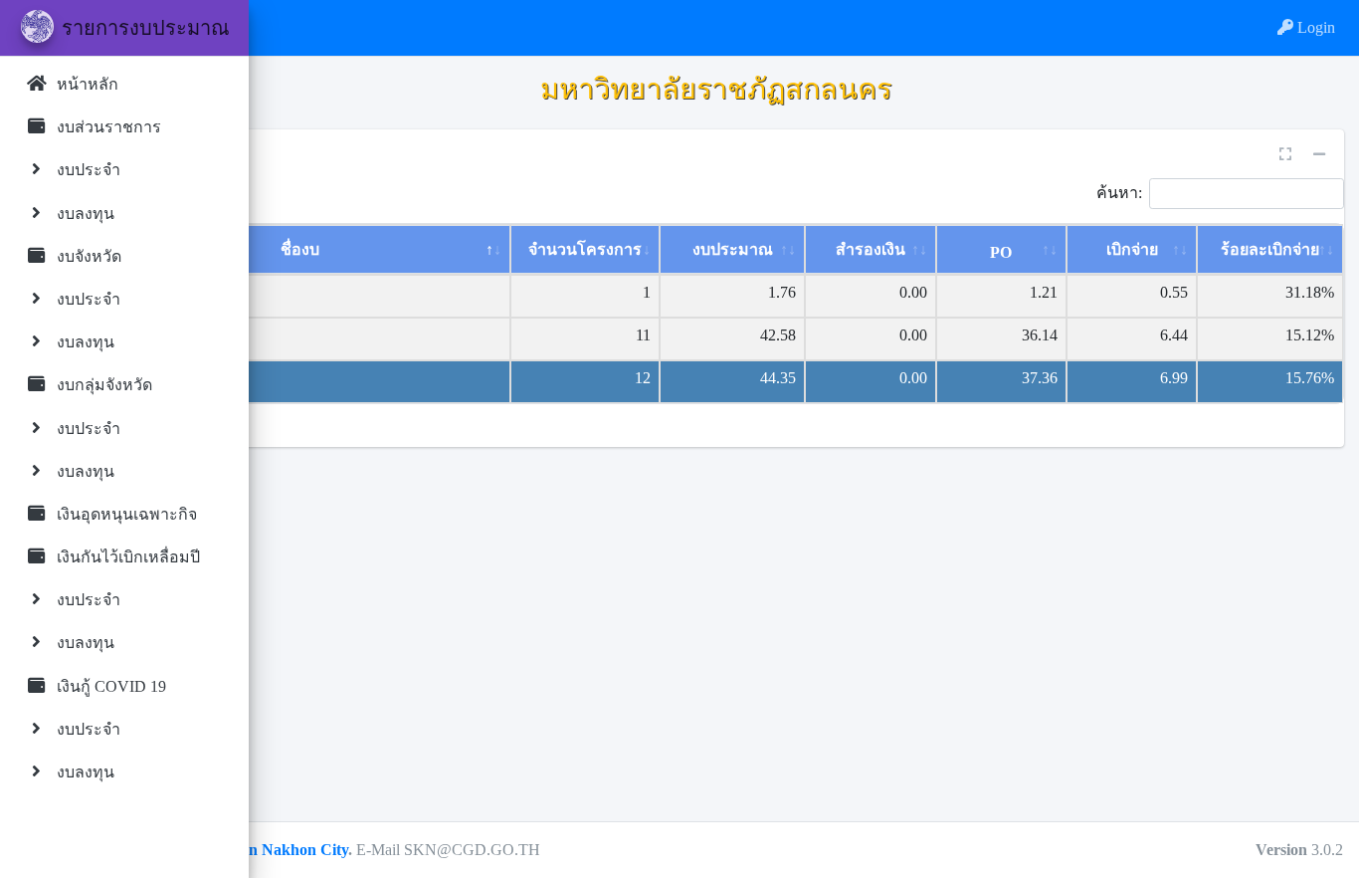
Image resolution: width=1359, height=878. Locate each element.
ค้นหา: (1119, 191)
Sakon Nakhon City (281, 849)
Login (1314, 27)
